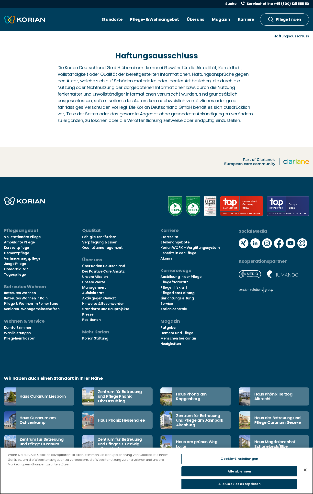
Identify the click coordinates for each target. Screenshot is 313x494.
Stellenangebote (175, 242)
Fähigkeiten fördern (99, 236)
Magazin (221, 19)
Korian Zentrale (173, 309)
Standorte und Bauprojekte (105, 309)
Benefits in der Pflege (178, 253)
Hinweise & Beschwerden (103, 303)
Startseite (169, 236)
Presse (88, 314)
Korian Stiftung (95, 338)
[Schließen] (305, 470)
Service (166, 303)
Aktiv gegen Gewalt (99, 298)
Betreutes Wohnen (20, 292)
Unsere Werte (93, 282)
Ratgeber (168, 327)
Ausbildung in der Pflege (180, 276)
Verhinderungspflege (22, 258)
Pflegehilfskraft (173, 287)
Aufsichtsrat (93, 292)
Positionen (91, 319)
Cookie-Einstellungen (239, 458)
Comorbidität (16, 269)
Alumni (166, 258)
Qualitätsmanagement (102, 247)
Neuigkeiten (170, 343)
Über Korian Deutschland (103, 265)
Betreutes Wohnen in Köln (25, 298)
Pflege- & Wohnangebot (154, 19)
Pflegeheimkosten (19, 338)
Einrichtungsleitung (177, 298)
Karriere (246, 19)
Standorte (112, 19)
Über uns (195, 19)
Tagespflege (15, 274)
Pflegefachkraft (174, 282)
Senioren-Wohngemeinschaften (31, 309)
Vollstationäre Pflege (22, 236)
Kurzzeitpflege (16, 247)
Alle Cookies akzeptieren (239, 484)
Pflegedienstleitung (177, 292)
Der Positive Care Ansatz (103, 271)
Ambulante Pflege (19, 242)
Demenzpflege (16, 253)
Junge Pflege (15, 263)
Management (94, 287)
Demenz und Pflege (176, 332)
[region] (156, 471)
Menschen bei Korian (178, 338)
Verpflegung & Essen (99, 242)
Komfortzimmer (17, 327)
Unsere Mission (95, 276)
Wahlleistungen (17, 332)
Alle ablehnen (239, 471)
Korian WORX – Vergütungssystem (190, 247)
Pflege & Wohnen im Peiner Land (31, 303)
